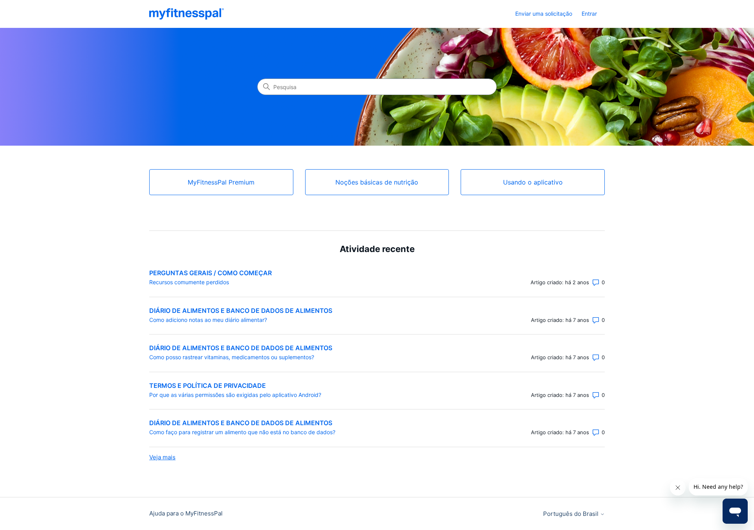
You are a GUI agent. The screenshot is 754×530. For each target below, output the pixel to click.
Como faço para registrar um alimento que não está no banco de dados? (242, 432)
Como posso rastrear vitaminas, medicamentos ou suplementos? (231, 357)
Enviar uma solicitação (543, 13)
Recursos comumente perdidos (189, 282)
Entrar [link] (589, 13)
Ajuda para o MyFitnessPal (186, 513)
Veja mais (162, 457)
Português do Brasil (571, 513)
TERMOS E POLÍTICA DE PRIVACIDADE (207, 385)
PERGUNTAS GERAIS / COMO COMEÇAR (210, 273)
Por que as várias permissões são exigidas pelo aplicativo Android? (235, 394)
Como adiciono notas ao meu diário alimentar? (208, 319)
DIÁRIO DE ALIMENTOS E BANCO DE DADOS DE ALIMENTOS (240, 310)
